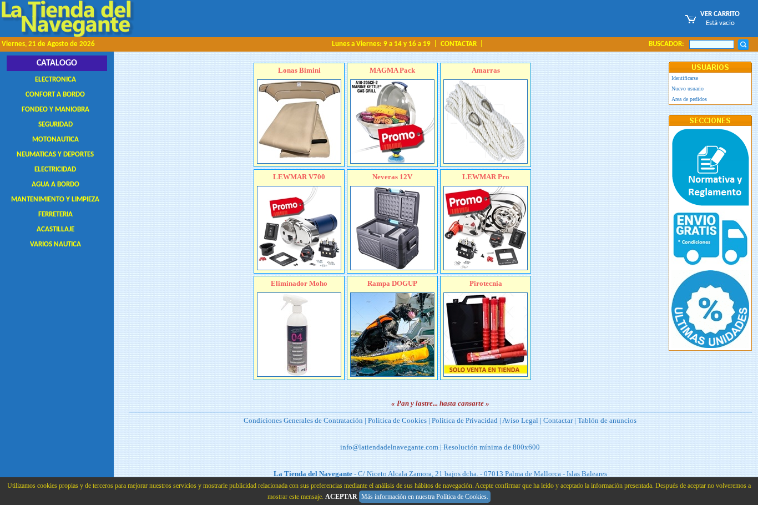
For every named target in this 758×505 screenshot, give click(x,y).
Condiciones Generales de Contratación (303, 420)
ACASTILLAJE (55, 229)
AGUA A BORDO (55, 184)
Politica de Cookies (397, 420)
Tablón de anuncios (607, 420)
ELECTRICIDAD (55, 169)
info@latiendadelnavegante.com (389, 447)
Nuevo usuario (687, 88)
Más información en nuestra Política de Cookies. (424, 497)
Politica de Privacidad (465, 420)
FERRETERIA (55, 214)
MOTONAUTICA (55, 139)
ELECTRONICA (55, 79)
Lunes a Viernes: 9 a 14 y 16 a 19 (381, 44)
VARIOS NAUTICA (55, 244)
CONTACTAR (459, 44)
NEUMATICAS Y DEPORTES (55, 154)
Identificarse (684, 78)
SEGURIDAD (55, 124)
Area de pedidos (689, 99)
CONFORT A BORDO (55, 94)
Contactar (558, 420)
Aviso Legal (520, 420)
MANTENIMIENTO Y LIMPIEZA (55, 199)
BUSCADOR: (666, 44)
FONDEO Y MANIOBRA (55, 109)
